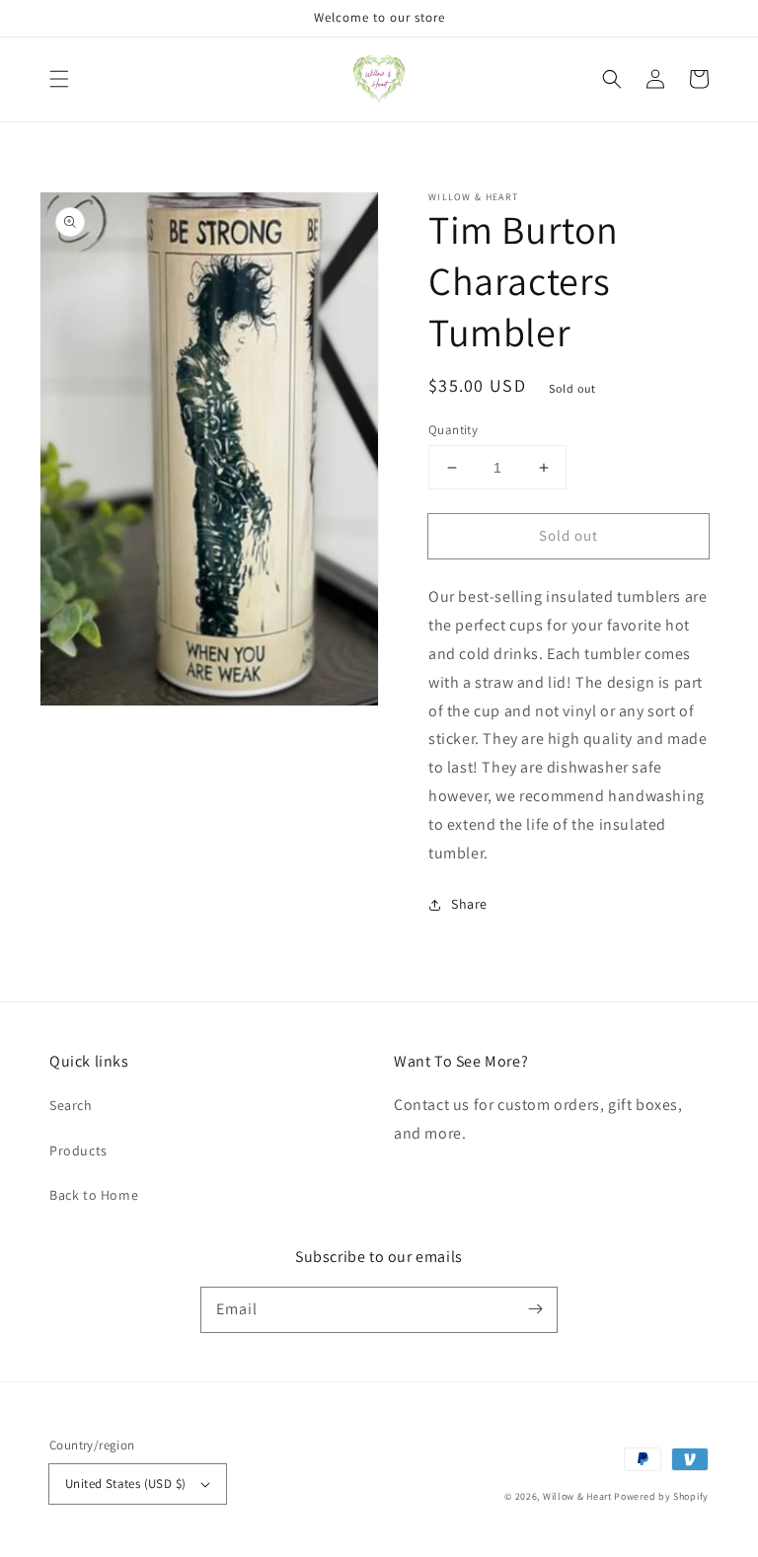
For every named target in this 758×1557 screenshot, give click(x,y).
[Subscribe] (535, 1309)
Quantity (453, 429)
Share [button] (469, 904)
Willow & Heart (577, 1496)
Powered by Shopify (661, 1496)
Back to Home (93, 1195)
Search (71, 1105)
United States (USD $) (125, 1483)
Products (78, 1150)
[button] (59, 79)
